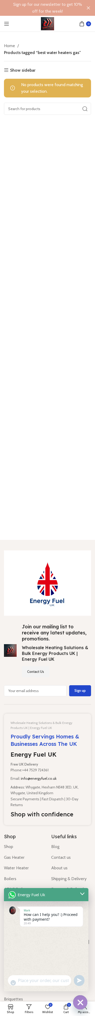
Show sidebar (22, 70)
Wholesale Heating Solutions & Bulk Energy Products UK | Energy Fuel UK (55, 653)
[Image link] (47, 582)
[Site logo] (47, 23)
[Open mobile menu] (6, 23)
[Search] (85, 109)
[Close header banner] (88, 8)
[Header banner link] (39, 8)
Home (10, 45)
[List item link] (23, 846)
